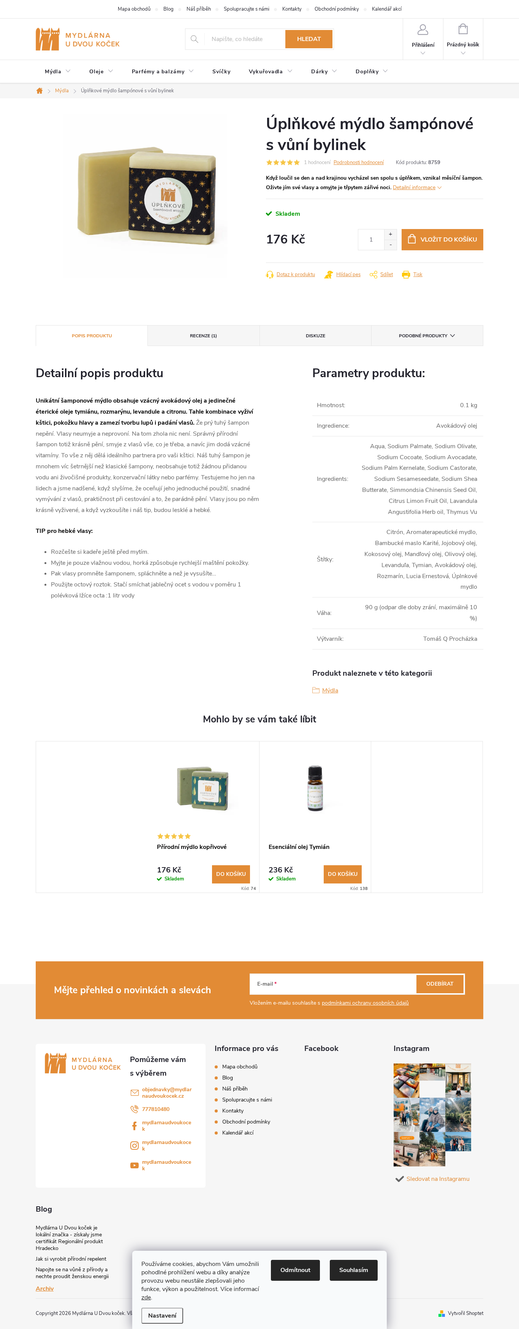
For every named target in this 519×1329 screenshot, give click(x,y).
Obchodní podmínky (337, 9)
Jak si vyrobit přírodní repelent (71, 1259)
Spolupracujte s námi (246, 9)
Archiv (45, 1289)
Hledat (309, 39)
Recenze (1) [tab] (203, 336)
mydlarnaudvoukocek (166, 1126)
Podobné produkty (423, 336)
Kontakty (292, 9)
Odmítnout (295, 1270)
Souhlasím (353, 1270)
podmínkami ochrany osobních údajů (365, 1003)
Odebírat (440, 984)
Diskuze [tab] (315, 336)
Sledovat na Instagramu (438, 1179)
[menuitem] (58, 72)
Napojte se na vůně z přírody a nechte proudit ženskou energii (72, 1273)
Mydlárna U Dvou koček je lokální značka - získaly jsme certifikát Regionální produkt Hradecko (69, 1238)
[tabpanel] (204, 817)
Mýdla (330, 690)
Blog (168, 9)
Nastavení (162, 1316)
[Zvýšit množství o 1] (390, 234)
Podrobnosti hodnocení (359, 163)
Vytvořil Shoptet (465, 1313)
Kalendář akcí (387, 9)
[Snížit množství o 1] (390, 245)
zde (146, 1297)
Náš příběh (199, 9)
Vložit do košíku (449, 239)
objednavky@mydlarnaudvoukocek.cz (166, 1093)
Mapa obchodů (134, 9)
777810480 (155, 1109)
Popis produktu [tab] (92, 336)
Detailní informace (414, 187)
